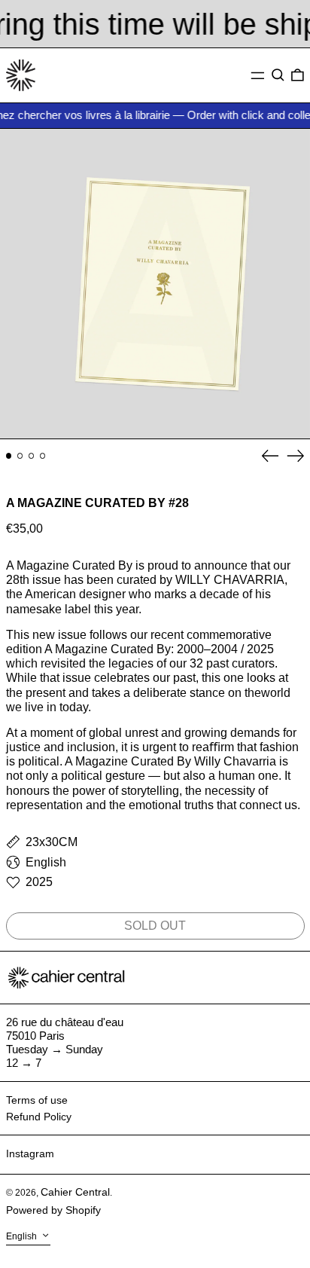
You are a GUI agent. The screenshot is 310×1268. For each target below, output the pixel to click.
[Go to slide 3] (32, 456)
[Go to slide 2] (20, 456)
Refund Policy (38, 1117)
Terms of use (37, 1100)
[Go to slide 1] (9, 456)
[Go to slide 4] (43, 456)
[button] (278, 75)
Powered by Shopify (53, 1210)
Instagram (30, 1153)
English (22, 1236)
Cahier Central (75, 1192)
